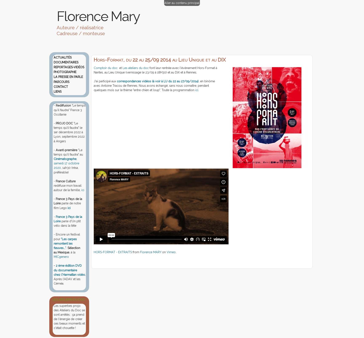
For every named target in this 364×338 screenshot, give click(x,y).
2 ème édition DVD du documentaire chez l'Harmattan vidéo (69, 270)
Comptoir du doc (106, 68)
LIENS (58, 91)
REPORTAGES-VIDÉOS (69, 67)
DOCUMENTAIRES (66, 62)
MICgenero (61, 256)
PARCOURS (61, 82)
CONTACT (61, 86)
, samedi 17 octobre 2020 (66, 163)
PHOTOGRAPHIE (65, 72)
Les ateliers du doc (136, 68)
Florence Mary (98, 16)
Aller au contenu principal (181, 3)
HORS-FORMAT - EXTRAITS (113, 252)
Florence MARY (150, 252)
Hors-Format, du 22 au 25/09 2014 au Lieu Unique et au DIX (160, 60)
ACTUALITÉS (63, 57)
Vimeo (171, 252)
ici (196, 90)
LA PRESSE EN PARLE (68, 77)
